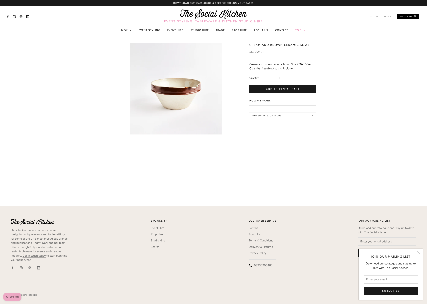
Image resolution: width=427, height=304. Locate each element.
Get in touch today (34, 256)
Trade (220, 30)
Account (374, 16)
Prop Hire (239, 30)
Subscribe (390, 290)
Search (387, 16)
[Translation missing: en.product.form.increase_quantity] (279, 78)
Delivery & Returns (261, 247)
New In (126, 30)
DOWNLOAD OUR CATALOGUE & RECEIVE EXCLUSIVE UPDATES (213, 3)
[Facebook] (7, 16)
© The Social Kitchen (25, 295)
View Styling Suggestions (266, 115)
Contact (281, 30)
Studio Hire (199, 30)
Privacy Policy (257, 253)
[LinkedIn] (27, 16)
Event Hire (175, 30)
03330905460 (263, 265)
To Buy (300, 30)
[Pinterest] (21, 16)
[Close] (418, 252)
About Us (261, 30)
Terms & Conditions (261, 240)
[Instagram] (14, 16)
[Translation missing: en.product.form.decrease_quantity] (264, 78)
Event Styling (149, 30)
